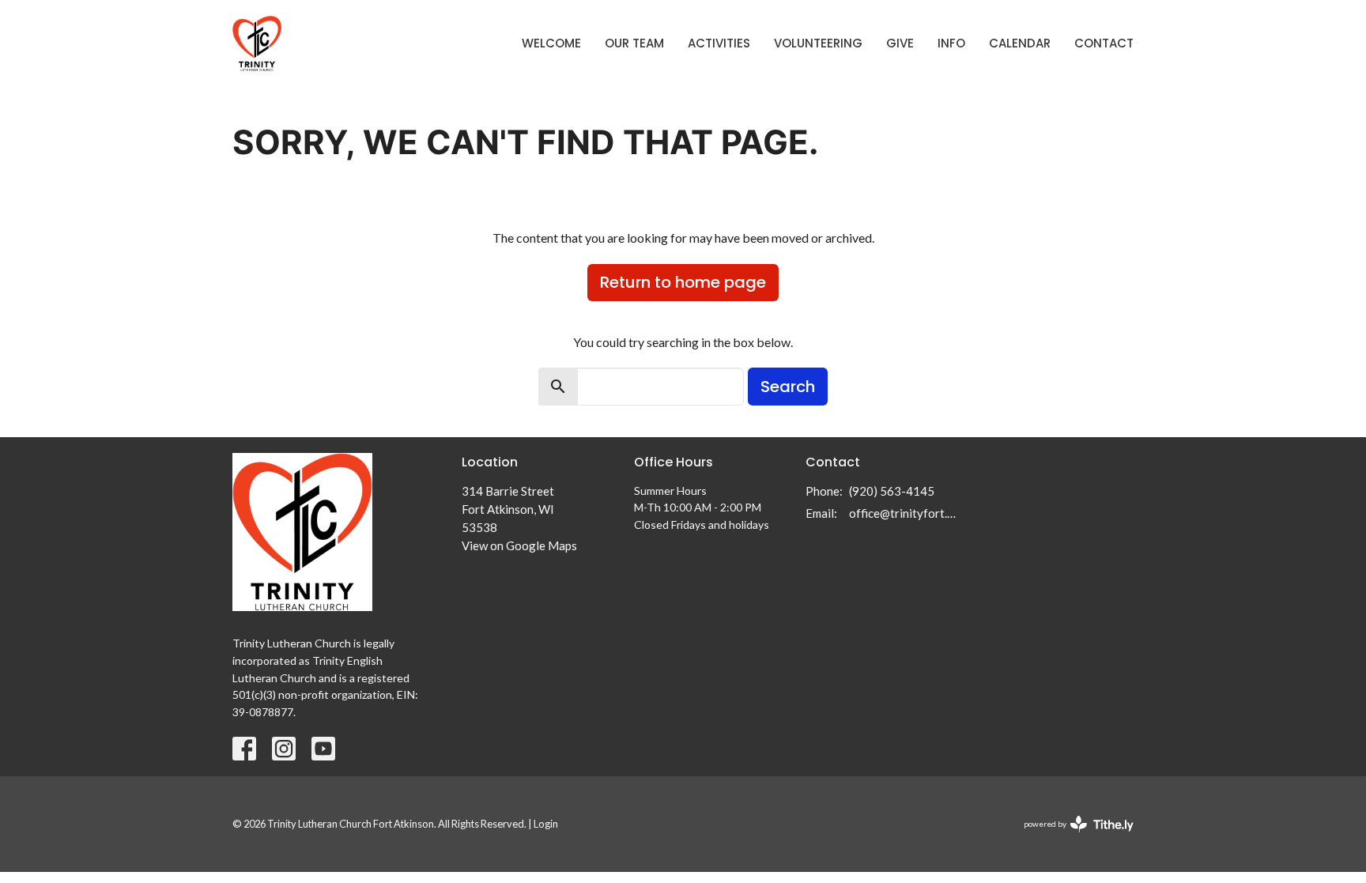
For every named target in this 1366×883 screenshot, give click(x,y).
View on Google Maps (519, 545)
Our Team (634, 43)
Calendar (1020, 43)
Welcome (551, 43)
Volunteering (818, 43)
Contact (1104, 43)
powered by (1071, 837)
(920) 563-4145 (891, 491)
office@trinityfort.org (905, 513)
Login (546, 823)
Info (951, 43)
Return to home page (683, 282)
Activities (719, 43)
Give (900, 43)
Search (787, 386)
